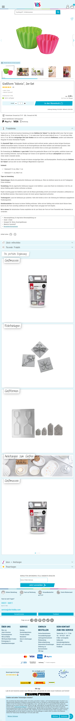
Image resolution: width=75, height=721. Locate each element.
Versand (71, 98)
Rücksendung (42, 640)
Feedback (56, 614)
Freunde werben (24, 634)
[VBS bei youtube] (44, 620)
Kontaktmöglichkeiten (63, 642)
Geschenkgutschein (25, 632)
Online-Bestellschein (44, 633)
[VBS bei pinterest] (40, 620)
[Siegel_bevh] (38, 675)
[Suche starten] (58, 12)
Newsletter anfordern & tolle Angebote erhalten (37, 576)
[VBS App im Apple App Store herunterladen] (44, 695)
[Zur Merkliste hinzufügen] (72, 19)
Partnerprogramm (6, 634)
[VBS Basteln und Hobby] (37, 4)
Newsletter (23, 637)
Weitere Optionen (13, 716)
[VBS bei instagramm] (36, 620)
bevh (38, 671)
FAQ (21, 641)
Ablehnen (55, 716)
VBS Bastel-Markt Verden (8, 639)
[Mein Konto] (67, 6)
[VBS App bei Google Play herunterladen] (31, 695)
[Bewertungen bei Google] (12, 674)
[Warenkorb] (72, 6)
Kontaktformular (19, 614)
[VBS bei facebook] (32, 620)
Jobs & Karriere (6, 632)
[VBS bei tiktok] (48, 620)
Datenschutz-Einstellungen (46, 644)
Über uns (4, 630)
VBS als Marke (5, 637)
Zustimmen (64, 716)
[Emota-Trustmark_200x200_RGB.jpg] (63, 674)
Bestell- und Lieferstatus (64, 644)
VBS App (40, 651)
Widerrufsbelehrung (44, 642)
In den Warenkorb (52, 103)
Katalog (22, 630)
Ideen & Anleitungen (26, 639)
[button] (3, 40)
